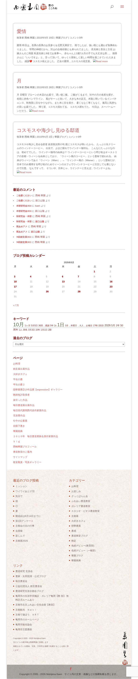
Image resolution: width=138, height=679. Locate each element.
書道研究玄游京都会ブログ (29, 591)
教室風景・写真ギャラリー (27, 462)
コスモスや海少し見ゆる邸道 (48, 130)
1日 (60, 324)
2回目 (101, 325)
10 (15, 281)
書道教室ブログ (79, 535)
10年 (38, 329)
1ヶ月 (27, 325)
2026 (108, 325)
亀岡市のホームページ (27, 619)
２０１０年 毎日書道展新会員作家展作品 (35, 436)
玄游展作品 (19, 415)
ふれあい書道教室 (80, 501)
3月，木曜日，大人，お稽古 (78, 325)
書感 (73, 530)
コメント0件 (76, 37)
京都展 (74, 516)
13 (63, 281)
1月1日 (44, 329)
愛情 (21, 31)
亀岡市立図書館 (23, 629)
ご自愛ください (24, 195)
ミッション (21, 486)
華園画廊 (18, 431)
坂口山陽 (39, 221)
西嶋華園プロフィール (25, 446)
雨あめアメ (21, 226)
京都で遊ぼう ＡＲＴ (27, 614)
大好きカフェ (20, 374)
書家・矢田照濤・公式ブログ (30, 576)
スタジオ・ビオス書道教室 (85, 511)
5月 (113, 325)
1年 (118, 325)
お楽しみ (76, 491)
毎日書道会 (21, 581)
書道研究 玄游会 (24, 571)
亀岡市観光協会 (23, 624)
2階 (49, 329)
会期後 (19, 530)
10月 (18, 324)
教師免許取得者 (21, 394)
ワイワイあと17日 (25, 491)
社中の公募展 (20, 420)
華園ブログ (62, 37)
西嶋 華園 (30, 37)
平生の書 (18, 379)
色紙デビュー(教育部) (82, 545)
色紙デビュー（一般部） (84, 550)
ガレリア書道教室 (80, 506)
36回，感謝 (43, 325)
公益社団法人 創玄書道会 (28, 586)
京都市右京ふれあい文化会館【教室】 (35, 604)
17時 (95, 325)
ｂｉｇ (16, 441)
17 (15, 286)
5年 (52, 325)
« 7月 (16, 305)
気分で (19, 496)
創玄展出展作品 (21, 369)
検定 (73, 540)
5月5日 (34, 325)
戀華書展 (76, 525)
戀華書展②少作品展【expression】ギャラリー (37, 389)
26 (47, 291)
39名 (25, 329)
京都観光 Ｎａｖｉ (26, 609)
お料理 (16, 363)
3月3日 (31, 329)
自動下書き (19, 426)
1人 (20, 329)
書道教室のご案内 (22, 451)
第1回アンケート (24, 521)
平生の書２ (19, 384)
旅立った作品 (20, 400)
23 (111, 286)
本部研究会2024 (23, 205)
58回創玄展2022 (23, 236)
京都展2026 (21, 540)
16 (111, 281)
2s (55, 325)
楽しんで (20, 535)
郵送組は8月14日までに (28, 516)
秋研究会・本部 (24, 216)
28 (79, 291)
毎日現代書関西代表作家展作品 (29, 410)
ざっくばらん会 (79, 496)
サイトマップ (20, 457)
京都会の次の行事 (24, 525)
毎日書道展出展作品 (23, 405)
